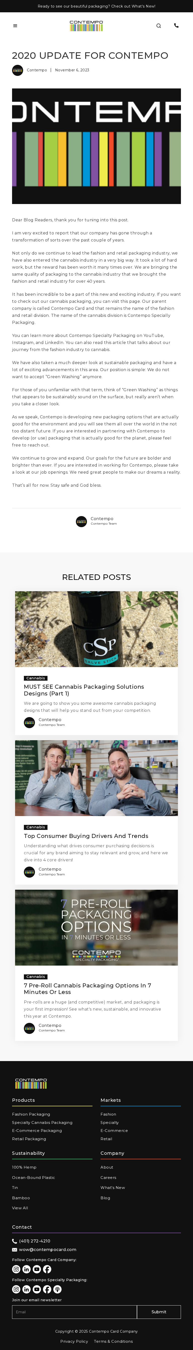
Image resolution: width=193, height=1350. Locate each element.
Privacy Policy (74, 1341)
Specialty (110, 1122)
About (107, 1167)
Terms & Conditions (113, 1341)
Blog (105, 1197)
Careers (108, 1177)
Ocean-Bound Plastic (33, 1177)
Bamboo (21, 1197)
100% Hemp (24, 1167)
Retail (106, 1138)
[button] (15, 25)
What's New (113, 1187)
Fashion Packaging (31, 1114)
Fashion (108, 1114)
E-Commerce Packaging (37, 1130)
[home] (86, 26)
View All (20, 1208)
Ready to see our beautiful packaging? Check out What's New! (97, 6)
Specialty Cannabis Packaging (42, 1122)
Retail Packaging (29, 1138)
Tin (15, 1187)
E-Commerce (114, 1130)
